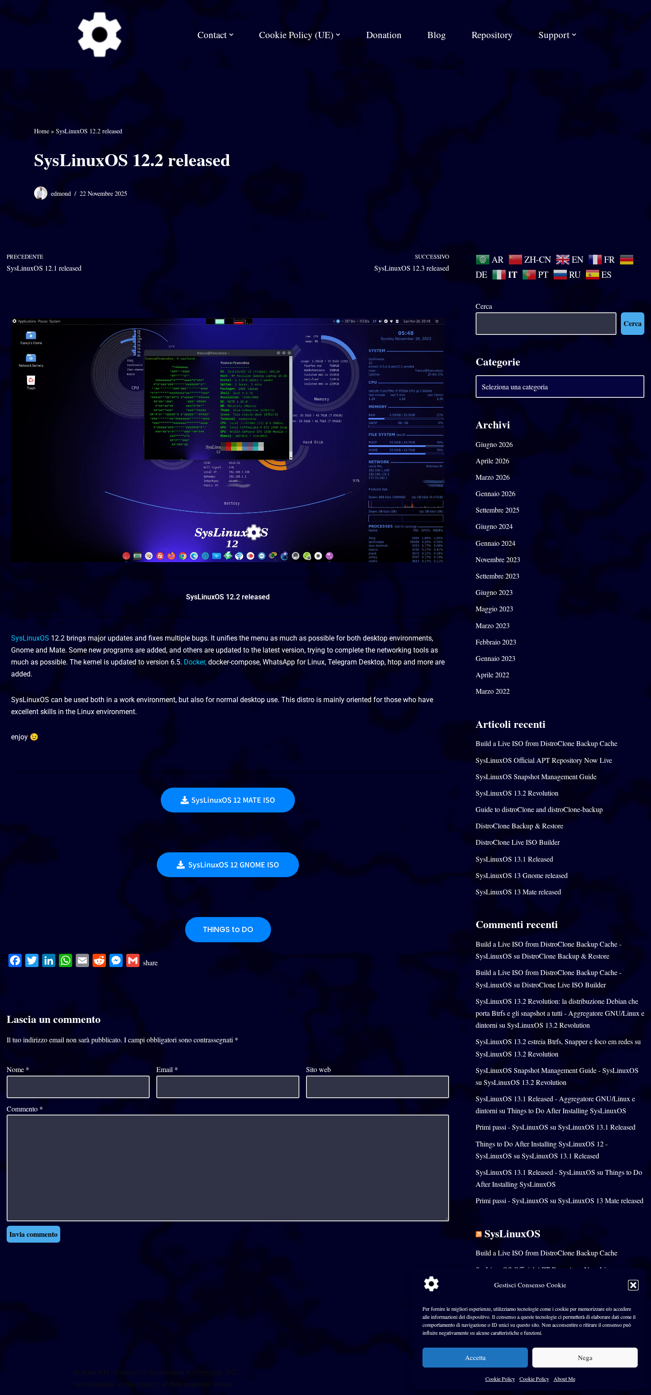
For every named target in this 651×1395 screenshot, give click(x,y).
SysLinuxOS (30, 638)
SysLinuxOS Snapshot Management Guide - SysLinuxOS (557, 1070)
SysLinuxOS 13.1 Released (514, 858)
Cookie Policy (500, 1378)
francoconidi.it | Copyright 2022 (194, 1371)
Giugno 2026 (494, 444)
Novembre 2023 (498, 559)
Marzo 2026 (493, 477)
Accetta (475, 1357)
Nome (18, 1069)
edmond (61, 193)
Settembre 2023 (497, 575)
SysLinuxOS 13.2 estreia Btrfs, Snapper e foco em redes (554, 1041)
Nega (585, 1357)
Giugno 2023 (494, 592)
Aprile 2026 (492, 460)
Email (167, 1069)
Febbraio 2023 (496, 641)
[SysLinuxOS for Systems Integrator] (99, 34)
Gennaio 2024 (495, 543)
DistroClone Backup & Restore (519, 825)
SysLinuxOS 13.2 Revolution (517, 792)
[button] (633, 1285)
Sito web (318, 1069)
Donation (384, 34)
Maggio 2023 (494, 608)
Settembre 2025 (497, 509)
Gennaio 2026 (495, 493)
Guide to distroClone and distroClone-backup (539, 809)
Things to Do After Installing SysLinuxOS (566, 1110)
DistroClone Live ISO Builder (518, 842)
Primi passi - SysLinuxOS (512, 1126)
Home (41, 131)
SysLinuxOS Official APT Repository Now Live (544, 760)
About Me (564, 1378)
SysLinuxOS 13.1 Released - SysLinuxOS (535, 1172)
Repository (492, 34)
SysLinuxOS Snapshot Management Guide (536, 776)
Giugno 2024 (494, 526)
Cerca (484, 306)
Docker (194, 662)
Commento (25, 1108)
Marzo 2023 (493, 625)
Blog (436, 34)
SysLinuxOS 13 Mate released (518, 891)
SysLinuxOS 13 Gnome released (522, 875)
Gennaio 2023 (495, 658)
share (150, 962)
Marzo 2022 (493, 691)
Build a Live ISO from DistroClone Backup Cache (546, 743)
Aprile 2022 (492, 674)
